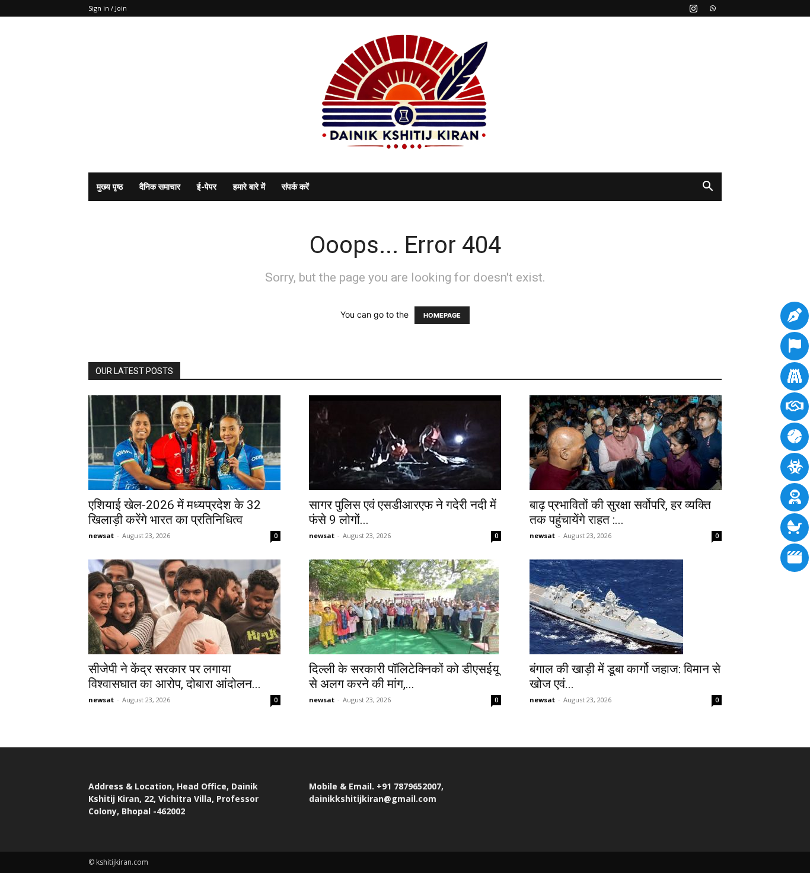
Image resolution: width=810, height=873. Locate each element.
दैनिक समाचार (159, 186)
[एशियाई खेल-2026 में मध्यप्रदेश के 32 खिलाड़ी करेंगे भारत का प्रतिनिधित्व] (184, 442)
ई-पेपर (206, 186)
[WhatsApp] (713, 8)
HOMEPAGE (442, 315)
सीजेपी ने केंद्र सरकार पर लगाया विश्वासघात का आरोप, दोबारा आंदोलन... (174, 676)
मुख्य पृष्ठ (110, 186)
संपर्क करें (295, 186)
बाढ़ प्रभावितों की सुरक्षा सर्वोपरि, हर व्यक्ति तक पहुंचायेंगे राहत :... (620, 512)
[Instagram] (693, 8)
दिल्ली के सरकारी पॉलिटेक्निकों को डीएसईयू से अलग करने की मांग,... (404, 676)
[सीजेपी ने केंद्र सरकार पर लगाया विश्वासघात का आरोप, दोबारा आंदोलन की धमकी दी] (184, 606)
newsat (101, 535)
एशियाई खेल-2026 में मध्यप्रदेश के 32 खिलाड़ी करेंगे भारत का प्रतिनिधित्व (174, 512)
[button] (707, 187)
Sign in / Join (107, 8)
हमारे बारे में (249, 186)
